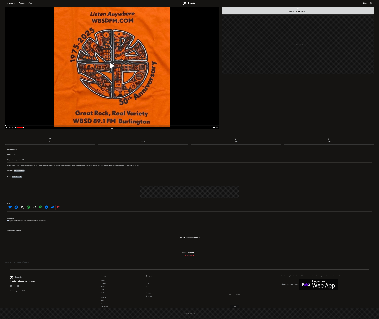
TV (31, 3)
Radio (22, 3)
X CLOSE (234, 306)
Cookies (103, 283)
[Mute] (15, 127)
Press (102, 301)
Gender (150, 290)
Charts (149, 296)
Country (150, 287)
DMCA (102, 303)
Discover (11, 3)
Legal (102, 289)
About (102, 292)
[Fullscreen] (217, 127)
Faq (102, 295)
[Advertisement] (298, 44)
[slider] (20, 127)
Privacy (103, 286)
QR (366, 3)
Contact (103, 298)
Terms (103, 281)
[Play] (112, 65)
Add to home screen (292, 284)
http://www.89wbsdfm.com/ (36, 221)
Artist (149, 293)
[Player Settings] (214, 127)
